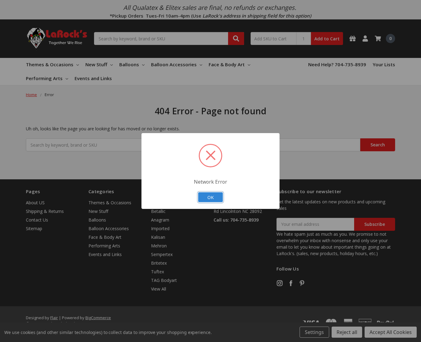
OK (210, 197)
